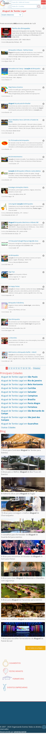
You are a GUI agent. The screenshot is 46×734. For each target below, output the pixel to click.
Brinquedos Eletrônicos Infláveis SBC (23, 222)
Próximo (36, 368)
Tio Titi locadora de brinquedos (18, 140)
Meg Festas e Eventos (15, 87)
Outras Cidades (8, 427)
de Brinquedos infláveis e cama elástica (24, 171)
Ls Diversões (12, 338)
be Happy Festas (14, 286)
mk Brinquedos (13, 255)
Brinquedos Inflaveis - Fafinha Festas (20, 50)
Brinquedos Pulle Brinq (16, 303)
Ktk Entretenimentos (15, 157)
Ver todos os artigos (35, 648)
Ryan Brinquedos (14, 319)
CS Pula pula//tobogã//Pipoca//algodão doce (23, 241)
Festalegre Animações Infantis (18, 187)
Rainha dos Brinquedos (21, 28)
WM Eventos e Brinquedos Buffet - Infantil (22, 352)
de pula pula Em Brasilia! (19, 103)
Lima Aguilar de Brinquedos (20, 204)
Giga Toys (11, 272)
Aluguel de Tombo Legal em (19, 376)
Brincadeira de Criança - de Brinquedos (24, 69)
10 (29, 368)
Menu (43, 2)
